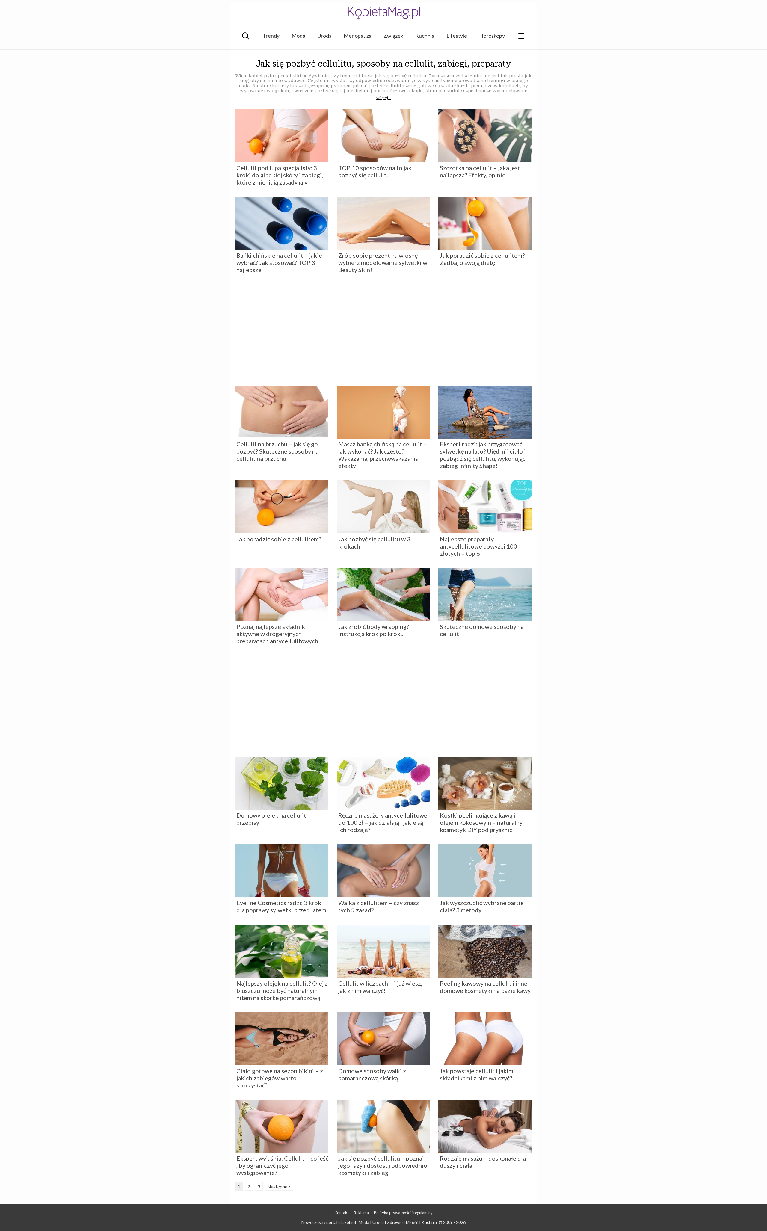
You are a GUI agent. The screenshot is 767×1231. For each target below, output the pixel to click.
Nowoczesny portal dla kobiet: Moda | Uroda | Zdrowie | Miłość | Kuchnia (369, 1222)
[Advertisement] (383, 332)
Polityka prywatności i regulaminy (403, 1213)
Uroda (324, 35)
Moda (298, 35)
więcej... (383, 97)
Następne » (279, 1186)
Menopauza (358, 35)
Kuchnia (424, 35)
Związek (393, 35)
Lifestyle (456, 35)
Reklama (361, 1213)
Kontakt (342, 1213)
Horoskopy (492, 35)
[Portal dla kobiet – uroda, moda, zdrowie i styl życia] (383, 12)
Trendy (271, 35)
